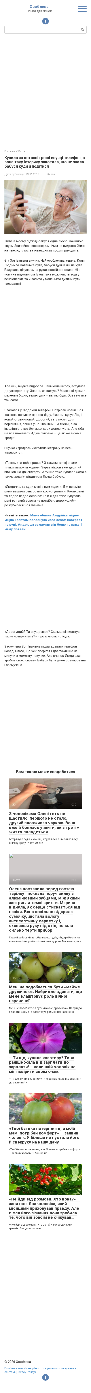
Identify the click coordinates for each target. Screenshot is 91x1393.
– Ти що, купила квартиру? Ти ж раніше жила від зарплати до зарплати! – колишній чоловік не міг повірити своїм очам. (42, 1064)
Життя (51, 174)
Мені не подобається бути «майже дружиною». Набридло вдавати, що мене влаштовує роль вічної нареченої (45, 993)
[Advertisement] (45, 91)
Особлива (39, 6)
